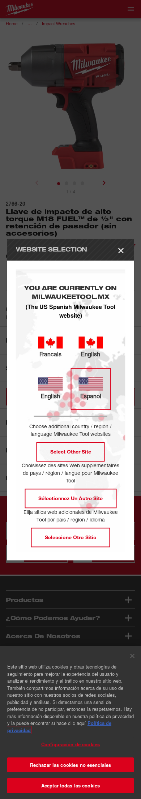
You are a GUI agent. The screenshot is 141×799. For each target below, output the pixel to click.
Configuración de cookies (70, 744)
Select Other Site (70, 451)
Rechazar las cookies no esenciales (70, 764)
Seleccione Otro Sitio (71, 537)
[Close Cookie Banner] (132, 656)
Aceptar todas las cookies (70, 785)
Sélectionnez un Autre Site (70, 498)
